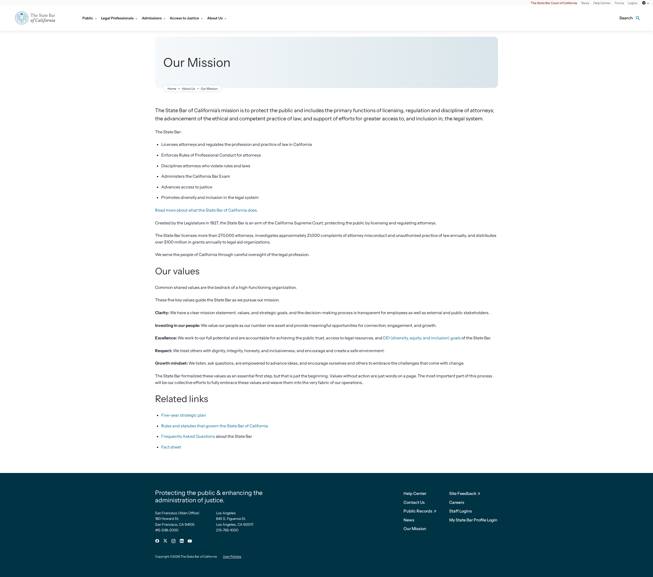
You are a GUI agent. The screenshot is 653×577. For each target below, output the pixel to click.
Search (626, 17)
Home (172, 89)
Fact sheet (171, 447)
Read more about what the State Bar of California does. (206, 210)
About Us (188, 89)
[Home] (38, 18)
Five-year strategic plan (183, 415)
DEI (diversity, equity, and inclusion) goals (422, 337)
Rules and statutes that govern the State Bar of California (214, 425)
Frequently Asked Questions (188, 436)
